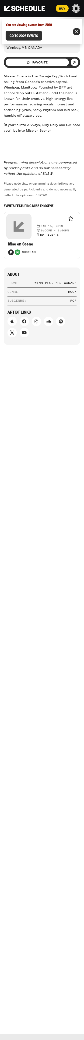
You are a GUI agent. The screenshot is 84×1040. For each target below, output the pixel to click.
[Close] (76, 31)
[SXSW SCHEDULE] (24, 8)
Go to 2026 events (24, 35)
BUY (62, 8)
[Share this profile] (74, 62)
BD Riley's (49, 235)
